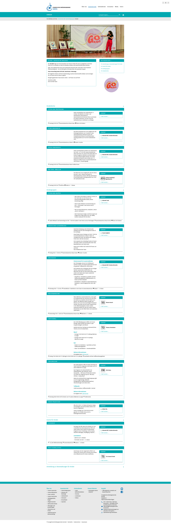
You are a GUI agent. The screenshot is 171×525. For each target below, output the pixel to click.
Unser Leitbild (51, 494)
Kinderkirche (105, 71)
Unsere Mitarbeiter (52, 492)
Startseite (70, 522)
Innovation (110, 6)
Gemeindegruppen (70, 19)
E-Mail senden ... (105, 116)
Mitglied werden (52, 501)
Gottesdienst (64, 496)
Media (116, 6)
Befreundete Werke (52, 503)
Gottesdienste (102, 6)
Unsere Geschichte (52, 496)
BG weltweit (64, 500)
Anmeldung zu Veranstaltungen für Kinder (112, 64)
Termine (77, 494)
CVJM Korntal (85, 354)
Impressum (84, 522)
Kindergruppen (106, 68)
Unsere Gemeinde (52, 490)
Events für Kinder (106, 66)
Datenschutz (77, 522)
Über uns (84, 6)
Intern (121, 6)
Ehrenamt (63, 498)
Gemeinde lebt (92, 6)
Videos (76, 498)
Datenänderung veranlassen (110, 512)
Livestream (78, 496)
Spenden (63, 501)
